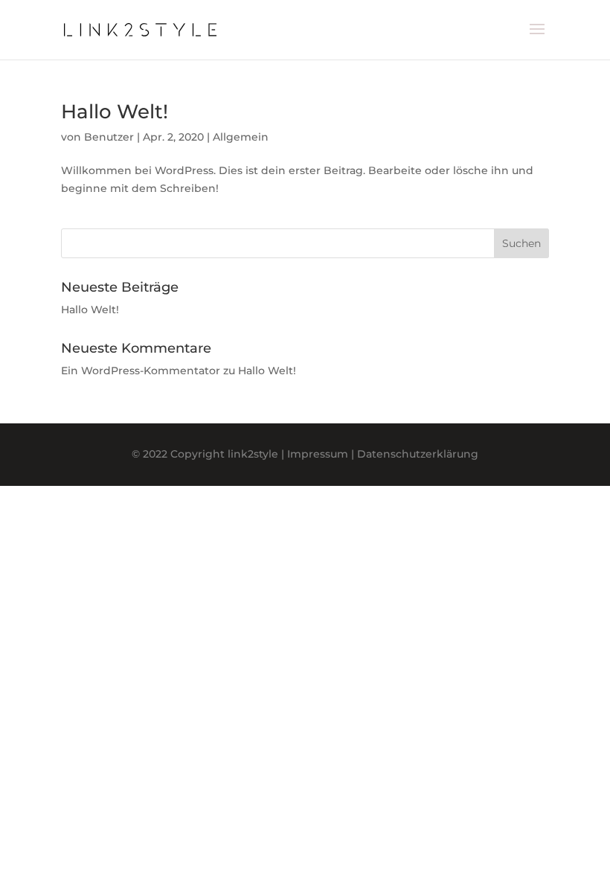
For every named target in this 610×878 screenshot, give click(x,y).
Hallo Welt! (114, 112)
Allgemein (241, 137)
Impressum (317, 454)
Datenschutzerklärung (417, 454)
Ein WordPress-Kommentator (140, 370)
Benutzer (109, 137)
